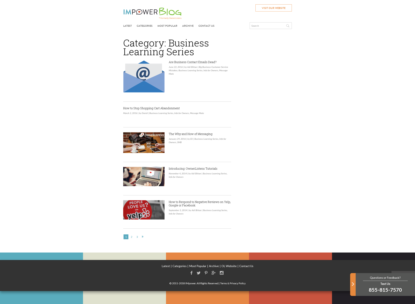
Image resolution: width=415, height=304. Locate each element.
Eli (191, 138)
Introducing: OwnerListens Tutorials (193, 168)
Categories (179, 266)
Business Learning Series (190, 70)
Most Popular (167, 26)
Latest (127, 26)
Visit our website (273, 8)
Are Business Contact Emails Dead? (193, 62)
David (145, 113)
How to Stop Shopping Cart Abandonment (151, 108)
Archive (188, 26)
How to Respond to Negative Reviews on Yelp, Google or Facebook (200, 203)
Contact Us (206, 26)
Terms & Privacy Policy (233, 283)
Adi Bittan (192, 67)
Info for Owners (210, 70)
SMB (179, 142)
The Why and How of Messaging (191, 134)
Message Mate (197, 113)
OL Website (229, 266)
